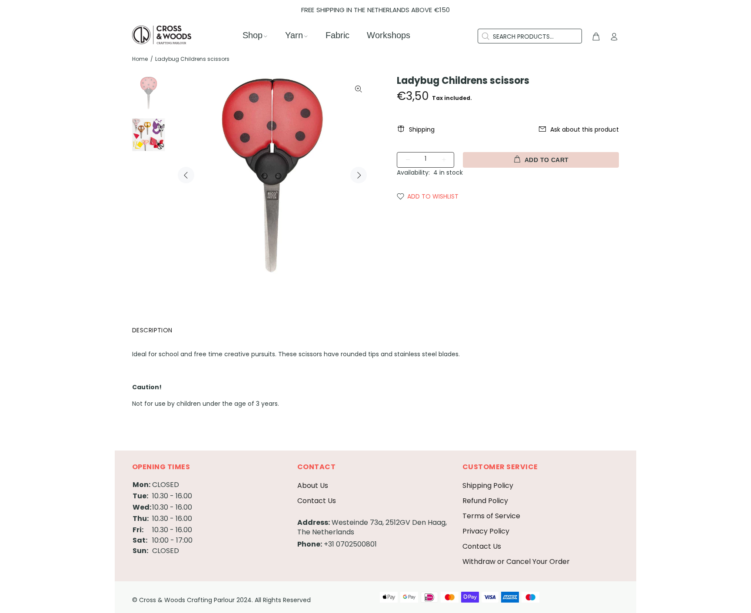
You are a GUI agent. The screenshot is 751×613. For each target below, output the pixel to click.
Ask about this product (584, 129)
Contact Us (316, 501)
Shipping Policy (487, 485)
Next (358, 175)
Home (140, 59)
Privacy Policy (485, 531)
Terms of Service (491, 516)
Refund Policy (485, 501)
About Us (312, 485)
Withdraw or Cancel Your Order (516, 562)
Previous (186, 175)
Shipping (422, 129)
